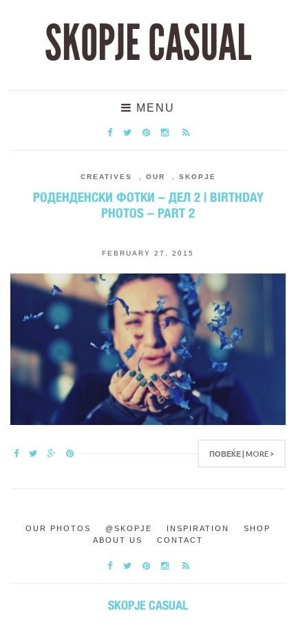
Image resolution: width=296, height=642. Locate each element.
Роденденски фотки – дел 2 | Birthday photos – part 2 (148, 204)
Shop (257, 528)
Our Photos (58, 528)
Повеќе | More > (241, 453)
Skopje (197, 176)
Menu (153, 108)
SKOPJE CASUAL (148, 43)
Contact (180, 540)
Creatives (106, 176)
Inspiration (198, 528)
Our (155, 176)
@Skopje (128, 528)
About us (117, 540)
